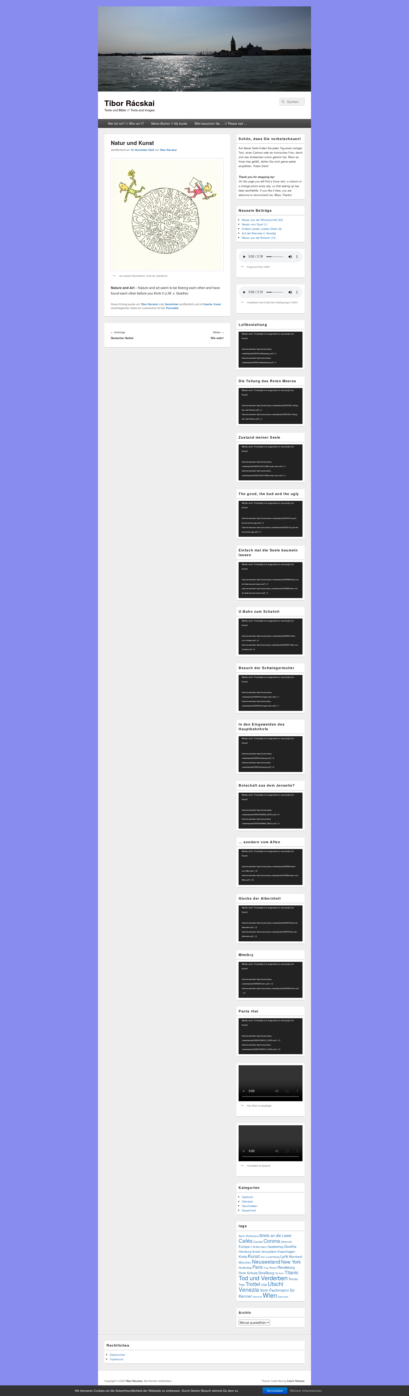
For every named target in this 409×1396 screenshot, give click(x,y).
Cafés (245, 1240)
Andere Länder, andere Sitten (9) (262, 229)
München (245, 1262)
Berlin (242, 1236)
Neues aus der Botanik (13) (258, 238)
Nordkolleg (245, 1268)
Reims (273, 1268)
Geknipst (247, 1201)
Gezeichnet (172, 304)
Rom (242, 1272)
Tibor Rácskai (129, 102)
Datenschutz (117, 1355)
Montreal (295, 1256)
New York (291, 1261)
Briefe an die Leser (275, 1235)
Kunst (217, 304)
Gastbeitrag (275, 1246)
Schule (252, 1272)
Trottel (253, 1283)
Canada (258, 1242)
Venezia (249, 1289)
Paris (257, 1267)
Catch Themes (296, 1381)
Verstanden (275, 1390)
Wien (270, 1294)
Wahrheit (257, 1296)
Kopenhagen (286, 1251)
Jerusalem (269, 1251)
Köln (263, 1257)
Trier (242, 1284)
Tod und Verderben (263, 1277)
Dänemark (286, 1241)
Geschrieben (249, 1206)
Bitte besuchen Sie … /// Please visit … (221, 123)
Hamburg (245, 1251)
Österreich (283, 1296)
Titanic (291, 1272)
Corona (272, 1240)
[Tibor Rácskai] (204, 90)
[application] (270, 350)
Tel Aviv (279, 1273)
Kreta (243, 1256)
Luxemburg (272, 1257)
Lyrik (284, 1256)
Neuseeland (266, 1261)
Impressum (117, 1359)
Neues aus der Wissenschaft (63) (262, 220)
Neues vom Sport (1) (254, 224)
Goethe (208, 304)
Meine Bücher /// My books (169, 123)
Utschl (275, 1283)
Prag (266, 1267)
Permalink (172, 308)
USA (264, 1285)
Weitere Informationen (306, 1390)
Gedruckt (247, 1197)
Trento (293, 1278)
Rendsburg (286, 1267)
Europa (244, 1246)
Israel (256, 1251)
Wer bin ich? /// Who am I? (126, 123)
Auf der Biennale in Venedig (259, 233)
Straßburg (266, 1272)
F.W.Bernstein (259, 1247)
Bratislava (252, 1236)
